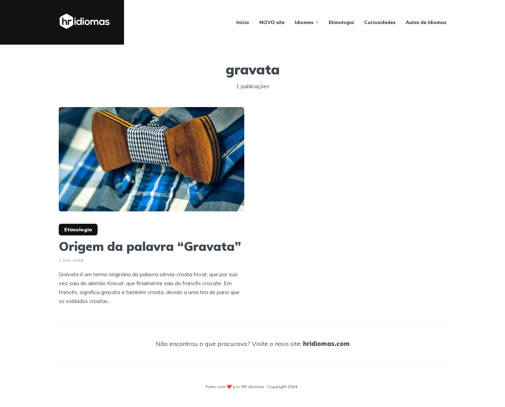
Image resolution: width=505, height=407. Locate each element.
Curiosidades (379, 22)
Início (242, 22)
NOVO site (271, 22)
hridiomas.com (326, 344)
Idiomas (304, 22)
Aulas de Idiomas (426, 22)
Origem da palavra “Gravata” (150, 246)
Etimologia (341, 22)
